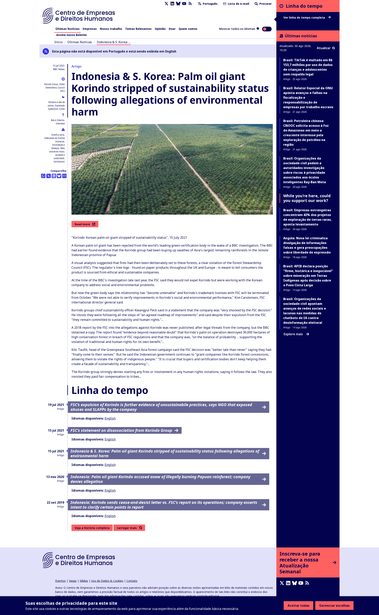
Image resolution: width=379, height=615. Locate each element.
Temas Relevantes (138, 29)
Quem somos (188, 29)
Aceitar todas (298, 605)
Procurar (265, 4)
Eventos (60, 581)
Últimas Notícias (67, 29)
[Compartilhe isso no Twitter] (48, 176)
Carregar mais (127, 528)
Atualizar (324, 48)
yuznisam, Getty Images (256, 210)
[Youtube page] (184, 4)
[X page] (166, 4)
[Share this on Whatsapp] (43, 176)
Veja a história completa (92, 528)
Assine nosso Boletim (71, 35)
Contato (132, 581)
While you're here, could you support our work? (307, 198)
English (110, 418)
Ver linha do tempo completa (304, 17)
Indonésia (60, 123)
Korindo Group (51, 84)
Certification (59, 161)
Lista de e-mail (238, 4)
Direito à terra (57, 134)
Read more (82, 224)
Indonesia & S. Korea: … (114, 42)
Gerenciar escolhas (334, 605)
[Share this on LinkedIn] (54, 176)
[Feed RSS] (190, 4)
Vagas (73, 581)
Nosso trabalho (111, 29)
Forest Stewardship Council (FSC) (55, 87)
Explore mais (293, 334)
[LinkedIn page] (172, 4)
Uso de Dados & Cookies (107, 581)
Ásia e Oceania (57, 120)
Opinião (160, 29)
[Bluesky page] (178, 4)
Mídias (84, 581)
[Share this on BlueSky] (59, 176)
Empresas (90, 29)
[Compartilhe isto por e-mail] (64, 176)
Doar (172, 29)
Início (58, 42)
